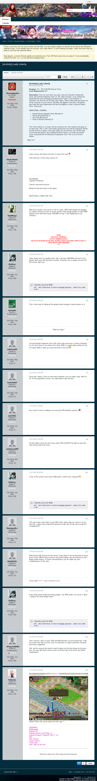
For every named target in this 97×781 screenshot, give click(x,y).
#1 (87, 83)
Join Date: (10, 103)
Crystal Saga (31, 41)
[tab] (6, 72)
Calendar (6, 23)
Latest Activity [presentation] (17, 72)
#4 (87, 254)
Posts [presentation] (6, 73)
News (38, 41)
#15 (86, 670)
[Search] (93, 10)
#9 (87, 439)
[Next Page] (82, 76)
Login (89, 2)
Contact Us (79, 772)
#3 (87, 206)
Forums (5, 19)
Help (70, 772)
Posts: (9, 107)
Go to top (90, 772)
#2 (87, 150)
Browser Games (20, 41)
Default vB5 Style (10, 772)
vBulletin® (84, 777)
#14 (86, 637)
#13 (86, 591)
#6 (87, 340)
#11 (87, 518)
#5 (87, 300)
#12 (86, 552)
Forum (10, 41)
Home (4, 41)
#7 (87, 373)
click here (20, 58)
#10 (86, 472)
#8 (87, 406)
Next (90, 763)
